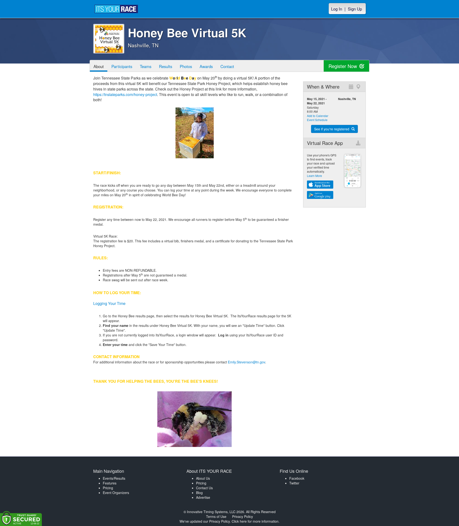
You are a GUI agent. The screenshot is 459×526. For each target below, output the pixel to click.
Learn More (314, 176)
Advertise (203, 497)
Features (109, 483)
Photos (186, 66)
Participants (121, 66)
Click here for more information (255, 521)
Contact (227, 66)
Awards (206, 66)
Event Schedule (317, 120)
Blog (199, 492)
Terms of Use (216, 516)
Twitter (294, 483)
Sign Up (355, 9)
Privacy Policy (242, 516)
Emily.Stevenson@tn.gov (246, 362)
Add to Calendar (317, 116)
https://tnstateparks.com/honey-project (125, 94)
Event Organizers (116, 492)
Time (121, 303)
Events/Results (114, 478)
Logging (100, 303)
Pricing (108, 487)
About (98, 66)
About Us (203, 478)
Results (165, 66)
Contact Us (204, 487)
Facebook (296, 478)
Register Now (343, 66)
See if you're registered (332, 129)
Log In (336, 9)
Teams (145, 66)
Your (111, 303)
